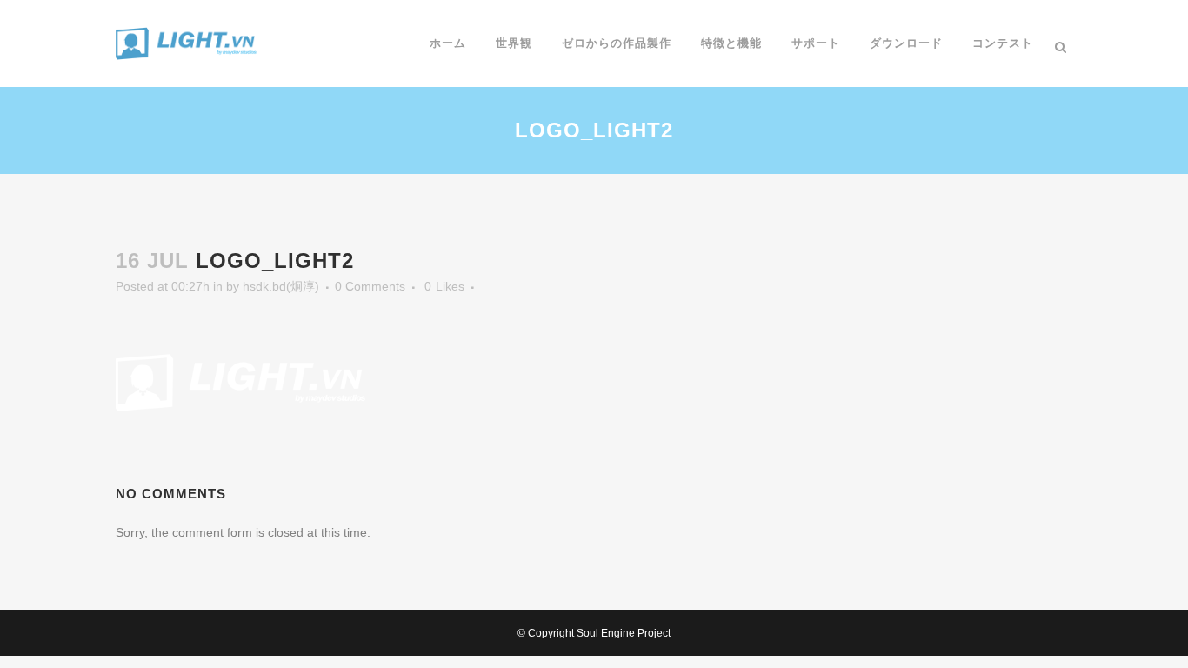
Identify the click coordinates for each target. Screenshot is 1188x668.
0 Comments (370, 286)
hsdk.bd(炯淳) (281, 286)
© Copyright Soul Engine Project (594, 633)
